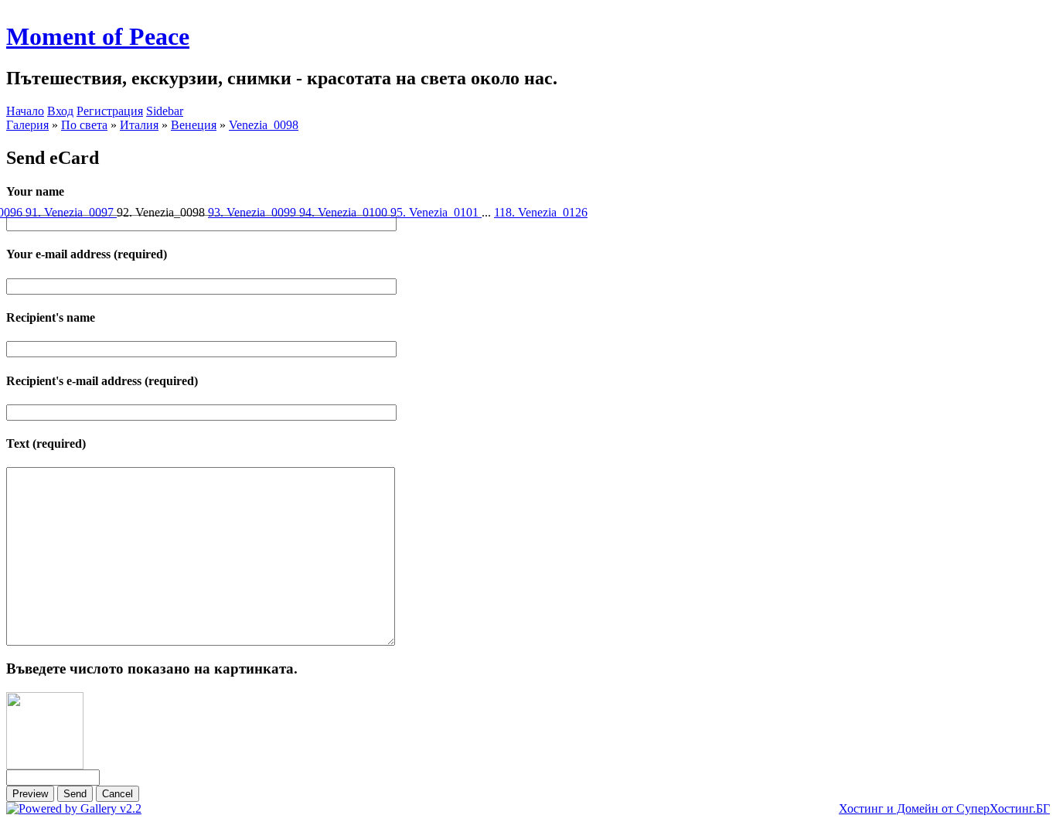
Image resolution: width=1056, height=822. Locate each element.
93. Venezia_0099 (253, 212)
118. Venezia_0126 (541, 212)
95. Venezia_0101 (436, 212)
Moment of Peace (97, 36)
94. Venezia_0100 (344, 212)
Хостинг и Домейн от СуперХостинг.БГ (944, 808)
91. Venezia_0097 (71, 212)
